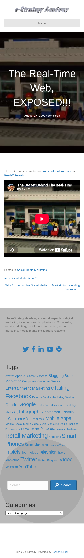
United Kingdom (48, 460)
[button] (63, 485)
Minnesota (39, 419)
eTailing (60, 387)
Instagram (52, 412)
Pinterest (47, 428)
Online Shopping (69, 424)
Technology (29, 452)
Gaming (69, 397)
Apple (19, 376)
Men (29, 419)
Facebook (18, 396)
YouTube (27, 466)
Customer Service (48, 381)
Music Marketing (49, 423)
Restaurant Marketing (66, 429)
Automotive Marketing (35, 376)
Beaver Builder (60, 552)
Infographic (31, 411)
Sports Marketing (36, 444)
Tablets (13, 452)
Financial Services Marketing (48, 397)
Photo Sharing (30, 428)
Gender (12, 405)
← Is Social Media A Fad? (20, 278)
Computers (29, 381)
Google (27, 404)
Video (66, 459)
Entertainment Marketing (27, 388)
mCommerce (15, 419)
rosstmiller (49, 171)
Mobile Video (31, 423)
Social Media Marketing (32, 269)
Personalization (12, 429)
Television (47, 452)
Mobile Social (13, 423)
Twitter (28, 459)
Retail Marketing (26, 435)
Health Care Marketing (49, 405)
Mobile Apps (58, 418)
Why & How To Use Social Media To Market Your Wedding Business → (42, 287)
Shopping (55, 436)
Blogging (56, 375)
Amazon (9, 376)
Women (11, 467)
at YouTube (64, 171)
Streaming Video (57, 445)
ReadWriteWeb (14, 175)
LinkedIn (67, 412)
